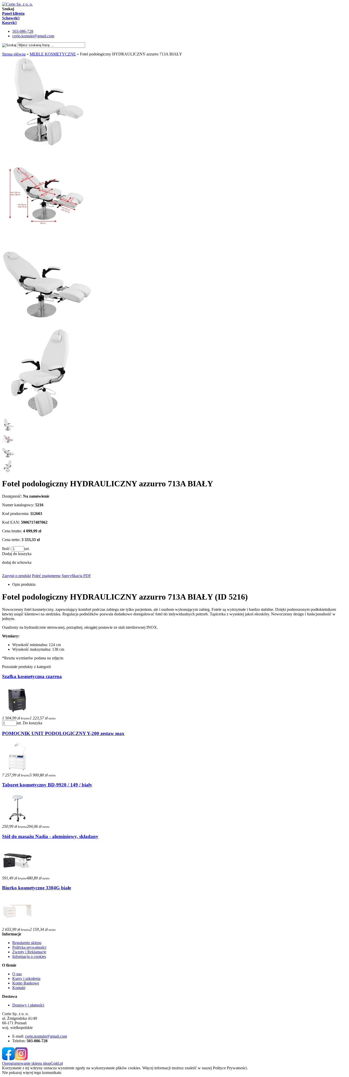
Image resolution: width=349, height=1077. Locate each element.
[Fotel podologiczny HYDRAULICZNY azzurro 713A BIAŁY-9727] (46, 325)
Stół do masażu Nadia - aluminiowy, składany (50, 836)
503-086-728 (22, 31)
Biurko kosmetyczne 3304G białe (36, 887)
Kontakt (18, 988)
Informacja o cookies (29, 956)
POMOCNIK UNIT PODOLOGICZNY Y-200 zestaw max (63, 733)
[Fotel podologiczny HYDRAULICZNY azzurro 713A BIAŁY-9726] (46, 235)
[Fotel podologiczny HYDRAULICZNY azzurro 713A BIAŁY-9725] (46, 144)
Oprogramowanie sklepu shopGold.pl (32, 1063)
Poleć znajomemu (46, 576)
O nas (17, 974)
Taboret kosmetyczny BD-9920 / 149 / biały (47, 784)
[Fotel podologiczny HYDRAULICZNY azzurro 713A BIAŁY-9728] (46, 416)
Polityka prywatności (29, 947)
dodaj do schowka (16, 562)
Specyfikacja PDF (76, 576)
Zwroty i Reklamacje (29, 952)
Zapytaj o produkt (16, 576)
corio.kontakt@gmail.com (33, 36)
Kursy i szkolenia (26, 978)
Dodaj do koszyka (16, 554)
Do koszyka (32, 723)
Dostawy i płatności (28, 1005)
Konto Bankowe (25, 983)
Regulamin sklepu (26, 943)
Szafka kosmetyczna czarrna (32, 676)
